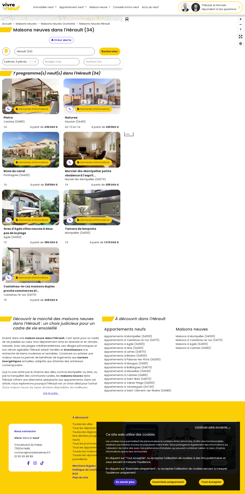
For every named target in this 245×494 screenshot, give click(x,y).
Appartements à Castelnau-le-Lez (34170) (131, 340)
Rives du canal (14, 171)
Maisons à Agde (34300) (192, 344)
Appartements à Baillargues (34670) (128, 367)
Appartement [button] (71, 7)
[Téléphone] (8, 109)
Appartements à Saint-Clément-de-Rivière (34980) (137, 390)
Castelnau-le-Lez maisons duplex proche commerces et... (29, 288)
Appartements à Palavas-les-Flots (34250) (132, 359)
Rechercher (110, 51)
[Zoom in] (240, 19)
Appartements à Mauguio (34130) (126, 363)
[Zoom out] (240, 24)
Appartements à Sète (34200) (123, 348)
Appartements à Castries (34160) (126, 375)
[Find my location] (240, 43)
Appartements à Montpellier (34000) (128, 336)
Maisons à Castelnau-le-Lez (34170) (199, 340)
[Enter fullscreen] (240, 36)
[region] (183, 76)
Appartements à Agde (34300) (124, 344)
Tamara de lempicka (80, 229)
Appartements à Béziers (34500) (125, 355)
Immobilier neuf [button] (43, 7)
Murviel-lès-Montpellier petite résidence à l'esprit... (88, 173)
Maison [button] (98, 7)
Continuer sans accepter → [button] (213, 427)
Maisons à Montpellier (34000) (195, 336)
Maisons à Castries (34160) (193, 348)
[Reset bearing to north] (240, 29)
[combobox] (20, 61)
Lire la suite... (51, 393)
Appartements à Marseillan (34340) (127, 371)
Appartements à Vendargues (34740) (129, 387)
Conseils (126, 7)
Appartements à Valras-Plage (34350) (129, 383)
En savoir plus (125, 482)
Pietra (8, 118)
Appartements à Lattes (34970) (125, 352)
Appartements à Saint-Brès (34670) (127, 379)
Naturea (71, 118)
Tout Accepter (211, 482)
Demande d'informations (33, 108)
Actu (150, 7)
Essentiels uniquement (168, 482)
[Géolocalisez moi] (6, 51)
